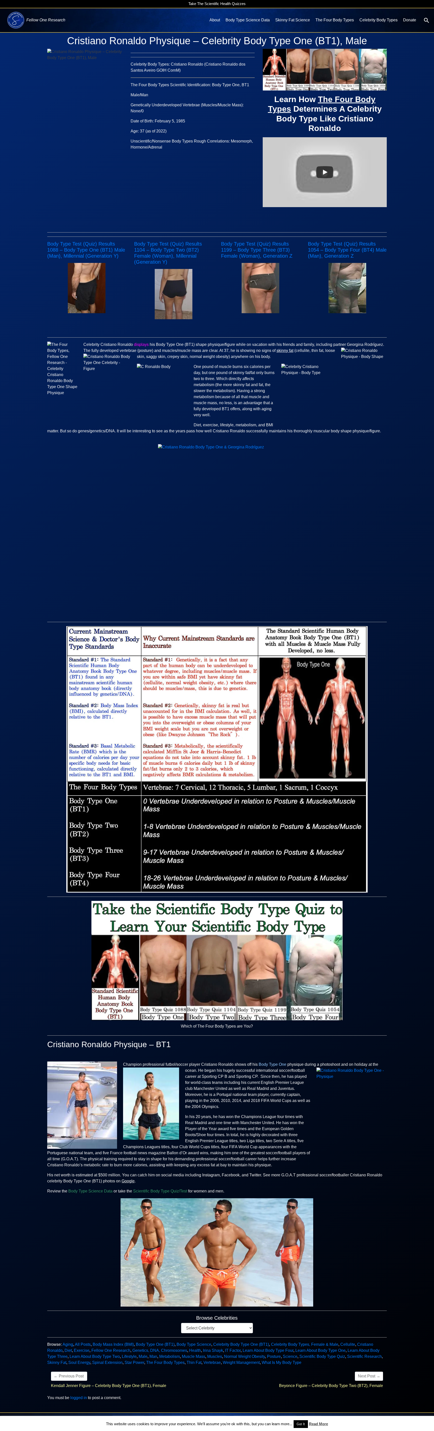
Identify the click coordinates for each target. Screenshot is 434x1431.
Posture (274, 1356)
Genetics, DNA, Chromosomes (159, 1350)
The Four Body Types (334, 20)
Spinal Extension (107, 1362)
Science (290, 1356)
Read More (318, 1424)
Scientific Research (364, 1356)
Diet (68, 1350)
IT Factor (233, 1350)
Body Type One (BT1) (155, 1344)
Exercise (81, 1350)
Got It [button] (301, 1424)
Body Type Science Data (248, 20)
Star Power (134, 1362)
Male (143, 1356)
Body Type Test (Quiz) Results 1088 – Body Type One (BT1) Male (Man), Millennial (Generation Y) (86, 250)
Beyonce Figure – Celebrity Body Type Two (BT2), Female (331, 1385)
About (214, 20)
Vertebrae (212, 1362)
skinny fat (285, 350)
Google (128, 1181)
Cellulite (347, 1344)
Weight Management (241, 1362)
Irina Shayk (213, 1350)
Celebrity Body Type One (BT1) (241, 1344)
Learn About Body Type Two (95, 1356)
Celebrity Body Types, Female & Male (304, 1344)
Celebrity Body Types (378, 20)
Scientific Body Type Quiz (322, 1356)
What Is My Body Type (281, 1362)
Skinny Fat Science (292, 20)
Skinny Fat (56, 1362)
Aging (68, 1344)
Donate (409, 20)
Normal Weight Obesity (244, 1356)
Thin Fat (194, 1362)
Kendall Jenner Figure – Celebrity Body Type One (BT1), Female (108, 1385)
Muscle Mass (193, 1356)
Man (153, 1356)
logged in (78, 1398)
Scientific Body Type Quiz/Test (160, 1191)
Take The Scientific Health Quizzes (217, 4)
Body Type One (272, 1064)
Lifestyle (129, 1356)
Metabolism (169, 1356)
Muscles (214, 1356)
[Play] (324, 172)
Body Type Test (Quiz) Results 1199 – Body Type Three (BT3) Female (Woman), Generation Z (256, 250)
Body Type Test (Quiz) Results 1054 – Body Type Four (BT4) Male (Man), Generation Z (347, 250)
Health (195, 1350)
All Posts (83, 1344)
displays (141, 344)
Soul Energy (79, 1362)
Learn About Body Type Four (268, 1350)
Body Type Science (194, 1344)
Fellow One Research (110, 1350)
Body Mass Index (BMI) (113, 1344)
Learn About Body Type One (320, 1350)
